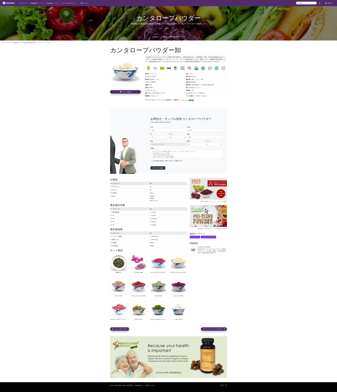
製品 (151, 141)
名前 (151, 127)
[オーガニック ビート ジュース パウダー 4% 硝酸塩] (208, 189)
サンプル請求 (126, 92)
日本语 (329, 3)
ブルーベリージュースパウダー (213, 329)
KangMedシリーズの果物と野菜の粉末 (24, 42)
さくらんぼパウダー (120, 329)
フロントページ (24, 3)
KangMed (138, 344)
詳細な (152, 148)
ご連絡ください (83, 3)
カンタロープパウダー (208, 237)
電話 (188, 134)
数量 (188, 141)
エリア (171, 134)
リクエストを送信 (157, 168)
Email (188, 127)
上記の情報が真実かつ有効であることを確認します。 (168, 161)
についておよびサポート (68, 3)
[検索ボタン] (319, 3)
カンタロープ (195, 237)
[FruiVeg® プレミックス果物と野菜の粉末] (208, 216)
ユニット (208, 141)
